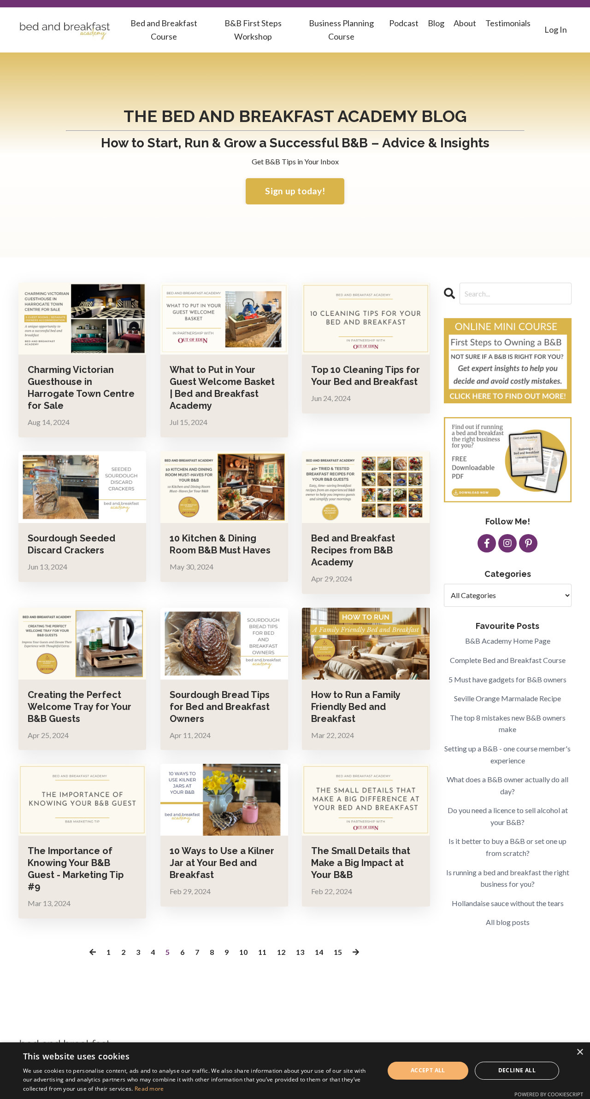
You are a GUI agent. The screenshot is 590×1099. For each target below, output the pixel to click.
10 (243, 952)
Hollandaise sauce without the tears (508, 903)
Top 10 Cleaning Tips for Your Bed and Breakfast (365, 375)
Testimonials (508, 23)
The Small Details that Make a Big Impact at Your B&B (360, 862)
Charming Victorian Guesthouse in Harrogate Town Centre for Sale (81, 387)
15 (338, 952)
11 (262, 952)
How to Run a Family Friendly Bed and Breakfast (355, 706)
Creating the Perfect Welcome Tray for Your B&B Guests (79, 706)
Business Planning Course (341, 29)
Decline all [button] (517, 1070)
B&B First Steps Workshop (253, 29)
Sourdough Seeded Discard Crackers (71, 544)
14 (319, 952)
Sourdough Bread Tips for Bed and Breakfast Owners (220, 706)
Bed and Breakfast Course (163, 29)
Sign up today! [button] (295, 191)
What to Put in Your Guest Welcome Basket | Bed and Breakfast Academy (222, 387)
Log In (555, 29)
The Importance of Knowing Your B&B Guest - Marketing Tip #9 (76, 868)
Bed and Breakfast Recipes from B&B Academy (353, 550)
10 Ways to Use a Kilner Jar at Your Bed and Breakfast (222, 862)
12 (281, 952)
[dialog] (295, 1070)
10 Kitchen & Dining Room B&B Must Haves (220, 544)
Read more (149, 1089)
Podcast (404, 23)
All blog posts (508, 922)
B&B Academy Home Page (507, 640)
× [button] (579, 1052)
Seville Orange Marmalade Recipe (507, 698)
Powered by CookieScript (548, 1094)
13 (300, 952)
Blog (436, 23)
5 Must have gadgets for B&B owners (507, 679)
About (465, 23)
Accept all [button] (428, 1070)
